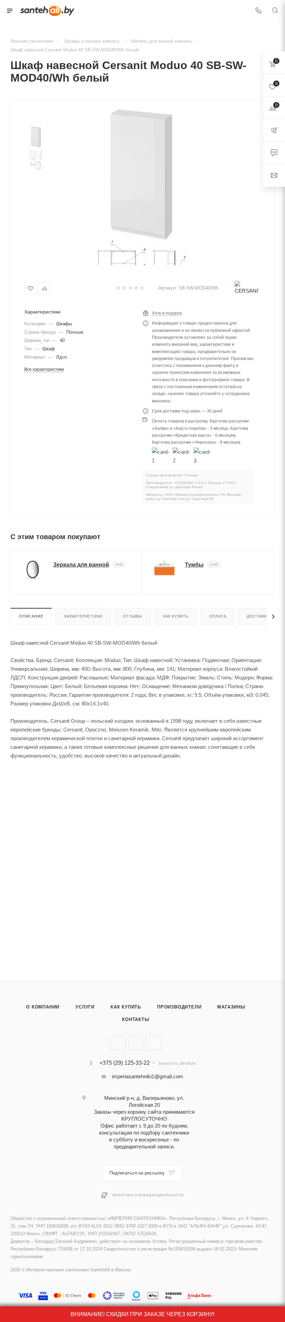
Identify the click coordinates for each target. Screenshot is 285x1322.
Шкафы (64, 323)
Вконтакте (118, 1042)
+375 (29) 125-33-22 (124, 1063)
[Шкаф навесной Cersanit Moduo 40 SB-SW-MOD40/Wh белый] (141, 174)
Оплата (217, 616)
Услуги (85, 1007)
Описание (31, 616)
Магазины (231, 1007)
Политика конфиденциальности (148, 1195)
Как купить (175, 616)
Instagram (153, 1042)
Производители (179, 1007)
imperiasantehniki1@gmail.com (147, 1076)
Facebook (135, 1042)
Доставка (258, 616)
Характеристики (83, 616)
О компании (42, 1007)
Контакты (135, 1019)
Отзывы (132, 616)
